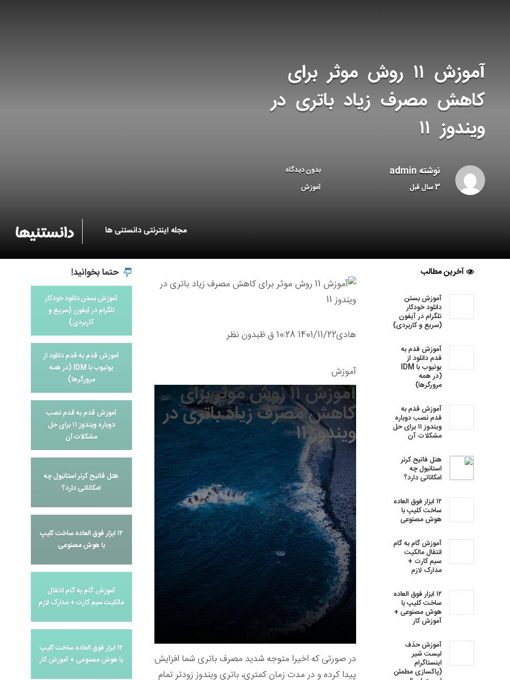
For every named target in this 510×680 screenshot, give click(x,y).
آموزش (311, 188)
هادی (346, 335)
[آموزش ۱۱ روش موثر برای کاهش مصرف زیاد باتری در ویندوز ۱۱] (255, 292)
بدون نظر (243, 335)
